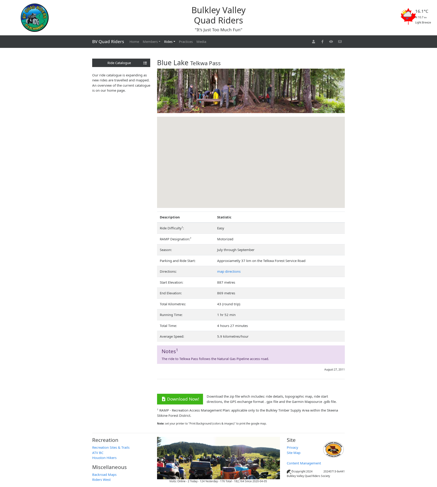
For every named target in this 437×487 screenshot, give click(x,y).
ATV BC (97, 452)
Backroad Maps (104, 474)
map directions (229, 271)
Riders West (101, 479)
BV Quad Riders (108, 41)
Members (150, 41)
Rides (168, 41)
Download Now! (183, 399)
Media (201, 41)
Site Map (293, 452)
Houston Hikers (104, 457)
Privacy (292, 447)
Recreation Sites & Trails (111, 447)
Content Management (304, 463)
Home (134, 41)
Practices (186, 41)
